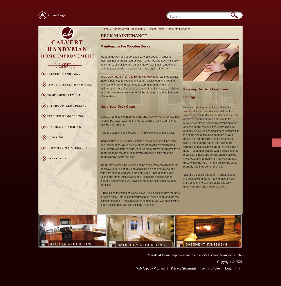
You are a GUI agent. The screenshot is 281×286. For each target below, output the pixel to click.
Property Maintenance (67, 148)
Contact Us (57, 158)
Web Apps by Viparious (151, 268)
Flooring (55, 137)
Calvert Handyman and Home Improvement (132, 76)
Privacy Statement (183, 268)
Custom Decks (155, 29)
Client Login (57, 15)
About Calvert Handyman (69, 84)
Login (229, 268)
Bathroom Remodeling (67, 105)
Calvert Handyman (64, 74)
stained (187, 111)
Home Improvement (64, 95)
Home (105, 29)
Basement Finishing (64, 127)
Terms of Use (210, 268)
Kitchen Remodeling (65, 116)
